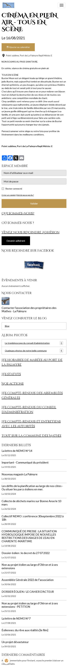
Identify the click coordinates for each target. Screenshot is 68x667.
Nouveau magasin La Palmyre (19, 474)
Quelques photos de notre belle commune (33, 350)
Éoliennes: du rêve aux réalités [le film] (25, 630)
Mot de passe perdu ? (25, 195)
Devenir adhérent (15, 240)
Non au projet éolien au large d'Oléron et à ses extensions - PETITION (30, 605)
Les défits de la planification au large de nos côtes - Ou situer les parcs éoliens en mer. (32, 487)
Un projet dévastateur (15, 642)
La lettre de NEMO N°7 (16, 618)
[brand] (9, 5)
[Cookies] (6, 660)
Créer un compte (8, 195)
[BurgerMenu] (61, 5)
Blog (7, 326)
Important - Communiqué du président (25, 462)
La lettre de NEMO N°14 (17, 450)
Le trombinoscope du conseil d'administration (33, 343)
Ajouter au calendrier (19, 47)
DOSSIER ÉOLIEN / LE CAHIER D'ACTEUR (28, 591)
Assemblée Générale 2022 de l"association (28, 579)
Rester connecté (13, 188)
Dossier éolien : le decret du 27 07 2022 (26, 553)
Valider (34, 203)
